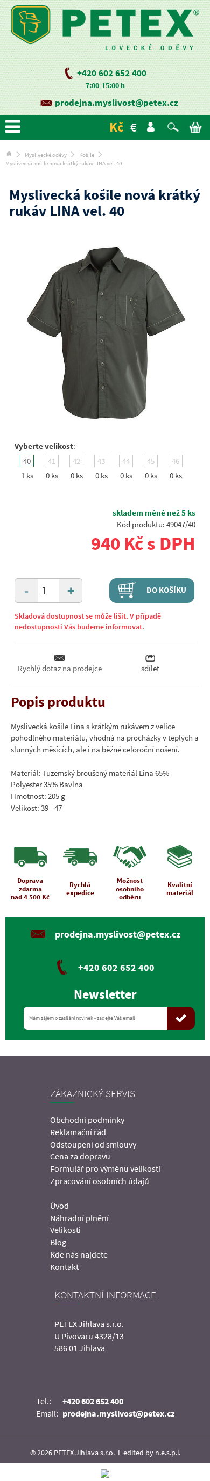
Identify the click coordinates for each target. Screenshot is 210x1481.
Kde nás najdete (79, 1254)
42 (76, 461)
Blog (58, 1242)
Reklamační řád (78, 1132)
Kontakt (64, 1266)
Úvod (59, 1205)
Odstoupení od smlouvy (93, 1144)
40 (27, 461)
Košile (86, 154)
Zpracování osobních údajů (99, 1180)
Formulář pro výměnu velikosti (105, 1168)
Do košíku (165, 589)
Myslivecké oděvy (46, 154)
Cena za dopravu (80, 1156)
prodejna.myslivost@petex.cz (116, 102)
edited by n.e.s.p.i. (151, 1452)
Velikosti (65, 1229)
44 (126, 461)
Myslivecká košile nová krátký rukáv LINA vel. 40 (63, 163)
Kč (116, 127)
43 (101, 461)
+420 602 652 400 (111, 73)
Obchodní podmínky (87, 1119)
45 (151, 461)
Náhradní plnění (79, 1218)
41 (51, 461)
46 (175, 461)
